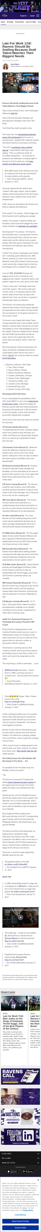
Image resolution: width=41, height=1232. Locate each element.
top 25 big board (14, 358)
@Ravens (22, 886)
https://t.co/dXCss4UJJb (15, 941)
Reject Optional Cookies (20, 1221)
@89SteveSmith (11, 670)
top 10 (11, 355)
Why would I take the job (27, 751)
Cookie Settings (20, 1215)
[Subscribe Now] (20, 1076)
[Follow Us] (20, 1136)
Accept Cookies (20, 1228)
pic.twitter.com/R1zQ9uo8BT (16, 864)
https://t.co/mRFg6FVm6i (15, 701)
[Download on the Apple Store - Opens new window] (12, 1171)
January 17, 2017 (12, 684)
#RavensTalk (21, 957)
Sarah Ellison (15, 64)
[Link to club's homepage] (4, 15)
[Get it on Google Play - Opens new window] (28, 1172)
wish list (14, 113)
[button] (20, 917)
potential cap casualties (27, 226)
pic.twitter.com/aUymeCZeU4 (23, 891)
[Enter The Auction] (20, 1116)
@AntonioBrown (11, 938)
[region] (20, 1204)
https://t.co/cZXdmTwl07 (15, 960)
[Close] (38, 1180)
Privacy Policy (10, 1210)
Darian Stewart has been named (20, 782)
